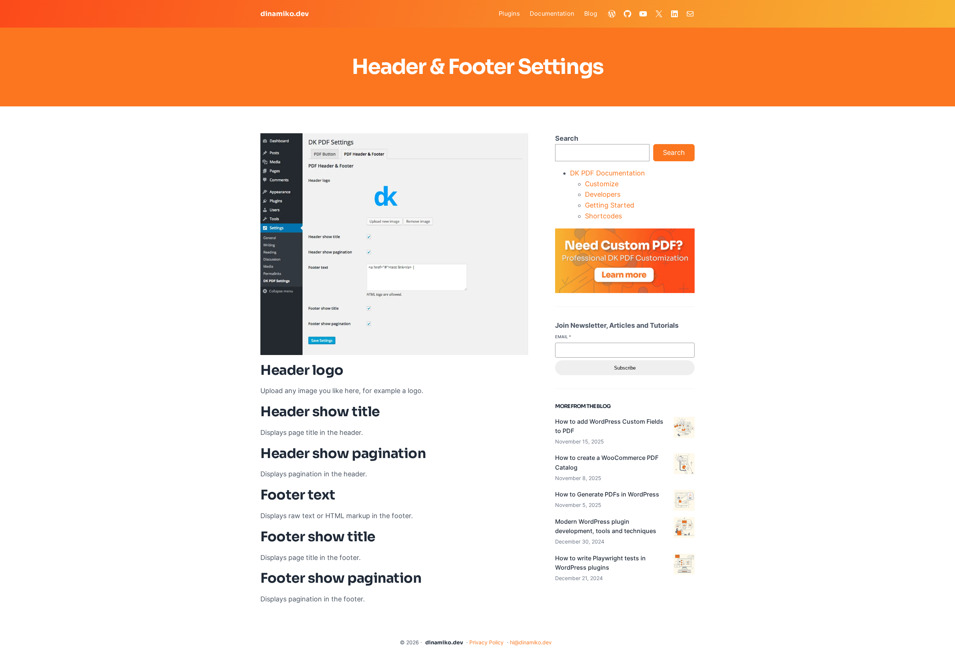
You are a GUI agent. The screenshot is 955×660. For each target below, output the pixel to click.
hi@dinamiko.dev (531, 642)
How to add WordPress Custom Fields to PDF (609, 426)
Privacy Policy (486, 642)
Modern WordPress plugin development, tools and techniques (605, 526)
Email (563, 336)
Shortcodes (603, 216)
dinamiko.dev (284, 14)
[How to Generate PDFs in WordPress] (684, 502)
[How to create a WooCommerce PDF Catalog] (684, 465)
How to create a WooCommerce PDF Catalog (606, 462)
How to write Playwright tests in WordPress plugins (600, 563)
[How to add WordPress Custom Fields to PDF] (684, 429)
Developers (602, 194)
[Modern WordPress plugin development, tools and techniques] (684, 529)
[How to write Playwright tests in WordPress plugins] (684, 566)
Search (566, 138)
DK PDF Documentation (607, 173)
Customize (602, 184)
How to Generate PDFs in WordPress (607, 494)
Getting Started (609, 205)
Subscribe (625, 368)
